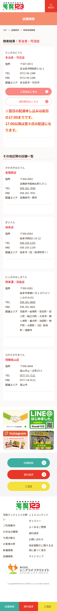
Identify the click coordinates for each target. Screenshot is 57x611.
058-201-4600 (27, 302)
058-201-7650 (27, 188)
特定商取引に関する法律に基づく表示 (41, 548)
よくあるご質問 (37, 527)
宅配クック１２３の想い (15, 517)
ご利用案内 (9, 525)
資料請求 (34, 533)
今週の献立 (9, 538)
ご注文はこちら (28, 91)
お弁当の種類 (10, 531)
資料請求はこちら (28, 101)
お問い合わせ (36, 539)
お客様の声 (9, 544)
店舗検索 (15, 30)
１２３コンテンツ (38, 515)
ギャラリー (35, 521)
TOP (5, 30)
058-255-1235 (27, 243)
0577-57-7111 (27, 375)
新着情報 (8, 550)
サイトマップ (36, 556)
